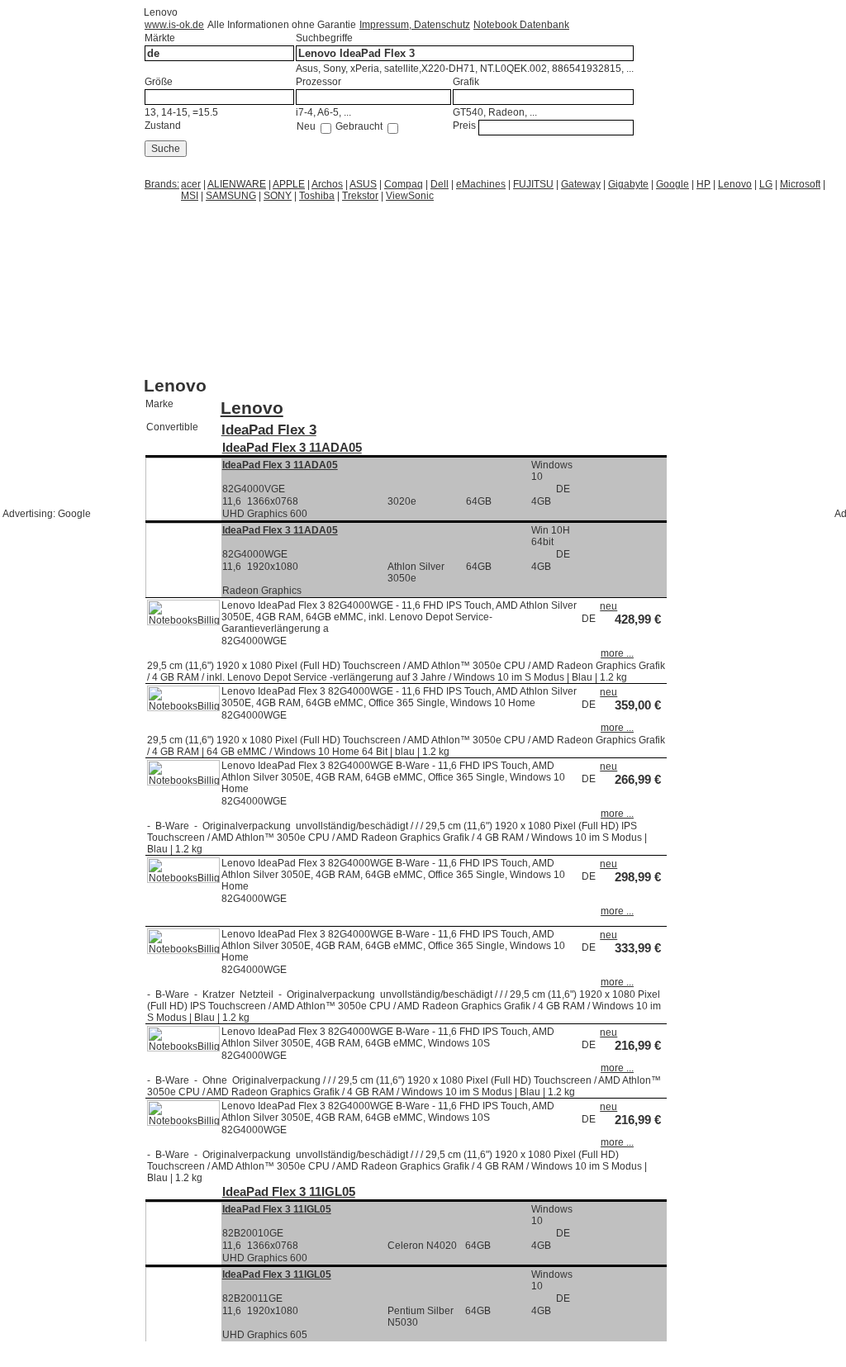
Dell (439, 184)
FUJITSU (533, 184)
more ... (617, 653)
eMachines (481, 184)
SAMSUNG (231, 196)
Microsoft (800, 184)
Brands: (162, 184)
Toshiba (317, 196)
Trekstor (360, 196)
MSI (189, 196)
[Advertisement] (276, 223)
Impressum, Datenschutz (414, 25)
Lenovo (735, 184)
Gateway (581, 184)
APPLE (289, 184)
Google (672, 184)
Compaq (403, 184)
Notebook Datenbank (521, 25)
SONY (278, 196)
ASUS (363, 184)
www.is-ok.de (174, 25)
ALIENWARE (236, 184)
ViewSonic (410, 196)
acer (191, 184)
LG (765, 184)
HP (703, 184)
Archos (327, 184)
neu (608, 606)
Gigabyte (628, 184)
